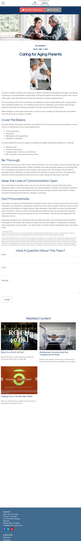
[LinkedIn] (8, 528)
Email (4, 267)
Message (5, 280)
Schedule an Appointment (33, 10)
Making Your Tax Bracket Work (17, 396)
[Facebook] (4, 528)
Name (4, 254)
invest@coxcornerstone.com (12, 525)
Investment (6, 540)
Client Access (54, 10)
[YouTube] (11, 528)
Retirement (6, 537)
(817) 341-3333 (13, 514)
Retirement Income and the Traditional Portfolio (53, 353)
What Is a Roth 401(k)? (12, 352)
